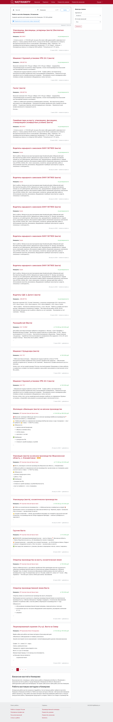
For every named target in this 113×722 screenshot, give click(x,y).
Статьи (53, 2)
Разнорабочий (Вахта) (22, 323)
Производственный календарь (50, 709)
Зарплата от (78, 12)
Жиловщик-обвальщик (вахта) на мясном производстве (37, 409)
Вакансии (37, 2)
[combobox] (53, 10)
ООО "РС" (22, 355)
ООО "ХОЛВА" (23, 327)
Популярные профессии (17, 712)
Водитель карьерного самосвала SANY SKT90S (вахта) (37, 148)
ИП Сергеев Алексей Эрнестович (29, 413)
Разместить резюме (63, 2)
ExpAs (21, 152)
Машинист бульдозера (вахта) (26, 351)
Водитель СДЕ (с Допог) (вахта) (26, 295)
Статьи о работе (15, 717)
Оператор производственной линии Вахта (31, 588)
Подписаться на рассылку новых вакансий (26, 21)
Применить (78, 26)
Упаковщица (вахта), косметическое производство (35, 499)
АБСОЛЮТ (22, 36)
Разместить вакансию (78, 2)
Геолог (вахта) (19, 88)
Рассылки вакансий (16, 715)
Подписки (45, 2)
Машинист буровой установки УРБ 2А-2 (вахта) (33, 58)
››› (25, 669)
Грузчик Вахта (19, 531)
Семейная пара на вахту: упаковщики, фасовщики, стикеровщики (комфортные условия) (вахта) (35, 121)
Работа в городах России (18, 709)
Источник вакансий (80, 19)
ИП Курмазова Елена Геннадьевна (29, 630)
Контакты (44, 717)
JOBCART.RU (23, 62)
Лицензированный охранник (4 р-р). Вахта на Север (35, 627)
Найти (65, 10)
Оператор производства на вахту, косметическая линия (37, 560)
